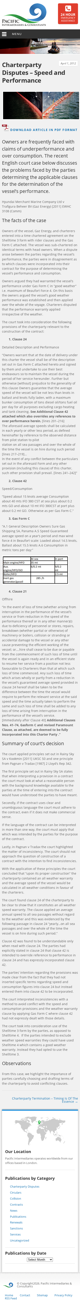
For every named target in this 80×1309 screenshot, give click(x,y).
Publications (18, 1217)
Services (15, 1234)
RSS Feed (11, 1298)
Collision (15, 1199)
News (13, 1211)
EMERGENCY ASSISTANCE (68, 17)
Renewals (16, 1222)
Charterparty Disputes (24, 1186)
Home (9, 1295)
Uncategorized (19, 1240)
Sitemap (42, 1295)
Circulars (15, 1192)
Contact (25, 1295)
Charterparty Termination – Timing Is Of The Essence (45, 1100)
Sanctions (16, 1228)
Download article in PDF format (43, 130)
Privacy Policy (63, 1295)
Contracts (16, 1205)
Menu (17, 34)
